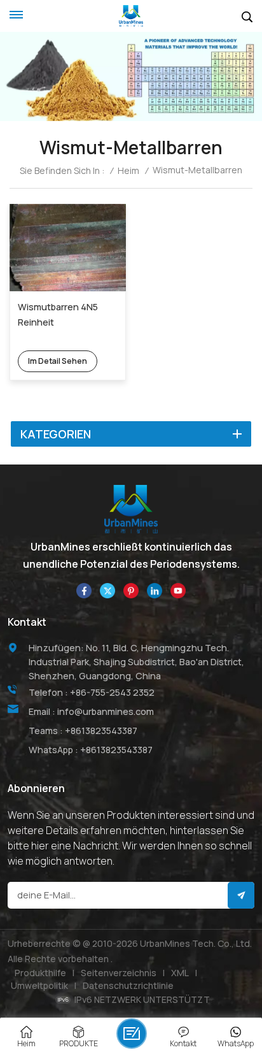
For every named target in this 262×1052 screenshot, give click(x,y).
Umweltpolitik (39, 985)
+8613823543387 (101, 730)
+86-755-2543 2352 (112, 692)
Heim (128, 171)
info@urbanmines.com (105, 711)
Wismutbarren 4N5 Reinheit (58, 314)
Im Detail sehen (57, 361)
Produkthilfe (40, 973)
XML (180, 973)
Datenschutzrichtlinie (128, 985)
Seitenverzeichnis (118, 973)
